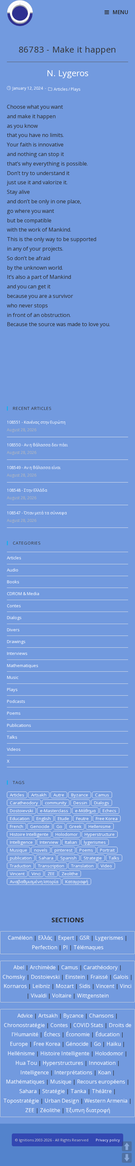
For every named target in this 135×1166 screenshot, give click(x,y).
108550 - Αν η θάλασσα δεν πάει (37, 445)
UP (127, 1146)
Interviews (17, 653)
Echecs (109, 811)
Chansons (101, 1015)
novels (41, 850)
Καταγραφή (76, 882)
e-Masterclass (54, 811)
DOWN (127, 1158)
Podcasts (16, 701)
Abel (18, 967)
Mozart (65, 986)
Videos (14, 749)
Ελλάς (45, 937)
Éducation (107, 1034)
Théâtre (102, 1091)
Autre (58, 795)
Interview (49, 842)
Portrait (107, 850)
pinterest (63, 850)
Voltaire (61, 995)
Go (59, 826)
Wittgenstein (93, 995)
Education (19, 818)
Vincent (17, 874)
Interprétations (73, 1072)
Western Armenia (106, 1100)
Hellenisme (99, 826)
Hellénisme (21, 1053)
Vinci (36, 874)
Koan (104, 1072)
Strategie (93, 858)
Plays (75, 89)
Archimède (43, 967)
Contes (14, 606)
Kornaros (15, 986)
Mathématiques (25, 1081)
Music (12, 677)
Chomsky (14, 976)
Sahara (46, 858)
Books (13, 582)
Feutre (82, 818)
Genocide (39, 826)
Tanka (78, 1091)
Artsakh (39, 795)
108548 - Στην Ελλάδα (27, 490)
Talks (12, 737)
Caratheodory (24, 803)
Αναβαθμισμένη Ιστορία (34, 882)
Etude (63, 818)
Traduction (20, 866)
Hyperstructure (100, 834)
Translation (82, 866)
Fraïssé (99, 976)
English (43, 818)
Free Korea (107, 818)
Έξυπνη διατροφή (88, 1110)
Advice (25, 1015)
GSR (84, 937)
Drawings (16, 641)
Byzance (79, 795)
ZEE (51, 874)
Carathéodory (101, 967)
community (56, 803)
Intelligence (21, 842)
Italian (71, 842)
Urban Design (62, 1100)
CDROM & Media (23, 593)
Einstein (75, 976)
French (16, 826)
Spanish (68, 858)
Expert (66, 937)
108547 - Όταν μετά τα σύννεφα (37, 513)
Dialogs (14, 617)
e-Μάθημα (85, 811)
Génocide (77, 1043)
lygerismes (95, 842)
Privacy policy (108, 1139)
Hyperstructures (63, 1062)
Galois (120, 976)
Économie (78, 1034)
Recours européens (101, 1081)
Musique (18, 850)
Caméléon (20, 937)
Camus (102, 795)
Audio (12, 570)
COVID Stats (88, 1025)
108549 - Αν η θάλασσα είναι (34, 467)
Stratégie (53, 1091)
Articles (61, 89)
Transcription (51, 866)
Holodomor (66, 834)
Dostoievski (21, 811)
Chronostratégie (24, 1025)
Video (106, 866)
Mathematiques (22, 665)
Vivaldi (39, 995)
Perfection (44, 947)
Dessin (80, 803)
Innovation (102, 1062)
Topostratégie (21, 1100)
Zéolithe (50, 1110)
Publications (19, 725)
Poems (14, 713)
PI (65, 947)
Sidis (84, 986)
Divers (13, 630)
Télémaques (88, 947)
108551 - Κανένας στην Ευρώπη (36, 422)
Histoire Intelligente (29, 834)
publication (21, 858)
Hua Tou (26, 1062)
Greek (75, 826)
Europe (19, 1043)
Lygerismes (109, 937)
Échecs (52, 1034)
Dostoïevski (45, 976)
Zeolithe (70, 874)
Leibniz (41, 986)
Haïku (113, 1043)
